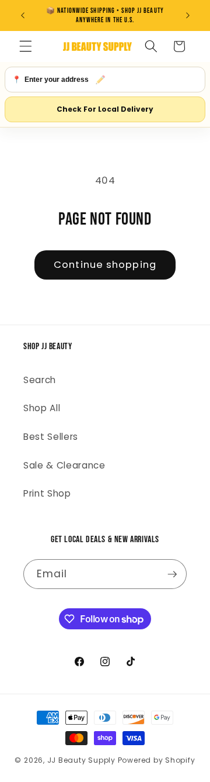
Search (39, 380)
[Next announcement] (188, 16)
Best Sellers (50, 436)
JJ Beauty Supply (81, 760)
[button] (26, 46)
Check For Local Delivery (105, 109)
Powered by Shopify (156, 760)
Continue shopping (105, 264)
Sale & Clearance (64, 465)
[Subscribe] (172, 574)
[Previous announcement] (23, 16)
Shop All (41, 408)
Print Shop (47, 493)
